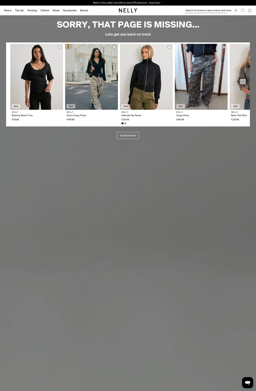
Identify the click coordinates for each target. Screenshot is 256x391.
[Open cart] (250, 10)
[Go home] (128, 10)
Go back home (128, 135)
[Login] (236, 10)
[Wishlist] (243, 10)
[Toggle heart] (59, 47)
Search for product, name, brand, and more (206, 10)
